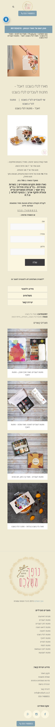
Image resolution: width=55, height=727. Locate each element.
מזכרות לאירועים (44, 616)
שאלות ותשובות (44, 677)
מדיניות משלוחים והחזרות (40, 680)
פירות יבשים (16, 316)
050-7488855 (29, 13)
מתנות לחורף (45, 638)
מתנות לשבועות (44, 652)
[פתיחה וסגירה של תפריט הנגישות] (6, 19)
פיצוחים (24, 316)
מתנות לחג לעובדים (43, 623)
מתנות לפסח (45, 645)
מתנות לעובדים (44, 620)
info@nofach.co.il (42, 692)
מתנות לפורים (45, 641)
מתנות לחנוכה (45, 631)
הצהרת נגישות (44, 684)
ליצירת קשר (45, 689)
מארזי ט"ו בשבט (31, 314)
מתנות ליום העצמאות (42, 649)
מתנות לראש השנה (43, 627)
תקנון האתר (45, 673)
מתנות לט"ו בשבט (35, 316)
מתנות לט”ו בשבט (43, 634)
